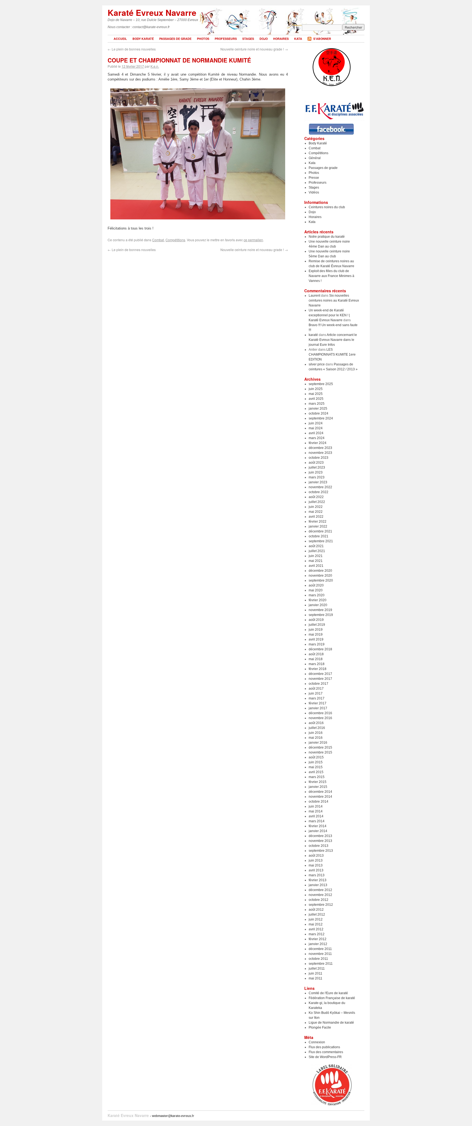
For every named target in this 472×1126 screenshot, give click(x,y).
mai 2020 (316, 590)
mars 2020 (316, 595)
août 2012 (316, 909)
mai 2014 (316, 811)
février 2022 (317, 521)
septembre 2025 (321, 384)
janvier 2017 (318, 708)
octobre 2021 (318, 536)
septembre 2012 (321, 905)
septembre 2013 (321, 851)
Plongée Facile (320, 1027)
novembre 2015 (320, 752)
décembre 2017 (320, 674)
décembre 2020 (320, 571)
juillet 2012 (317, 914)
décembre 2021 (320, 531)
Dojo (263, 39)
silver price (317, 364)
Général (315, 158)
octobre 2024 (318, 413)
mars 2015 (316, 777)
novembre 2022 (320, 487)
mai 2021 (316, 561)
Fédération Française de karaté (332, 998)
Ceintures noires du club (327, 207)
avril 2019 (316, 639)
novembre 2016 (320, 718)
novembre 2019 (320, 610)
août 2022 (316, 497)
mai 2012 (316, 924)
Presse (314, 178)
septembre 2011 (321, 964)
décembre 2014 (320, 792)
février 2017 (317, 703)
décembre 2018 (320, 649)
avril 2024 (316, 433)
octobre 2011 (318, 959)
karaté (313, 335)
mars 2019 (316, 644)
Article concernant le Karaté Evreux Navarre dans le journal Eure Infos (333, 340)
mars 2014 (316, 821)
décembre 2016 (320, 713)
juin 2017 (316, 693)
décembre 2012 (320, 890)
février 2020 (317, 600)
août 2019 (316, 620)
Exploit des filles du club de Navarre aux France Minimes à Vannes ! (331, 276)
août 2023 (316, 462)
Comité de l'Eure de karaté (328, 993)
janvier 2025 (318, 408)
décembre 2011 (320, 949)
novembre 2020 (320, 575)
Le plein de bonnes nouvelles (132, 49)
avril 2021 (316, 566)
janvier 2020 (318, 605)
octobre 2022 (318, 492)
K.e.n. (155, 66)
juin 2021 (316, 556)
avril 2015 (316, 772)
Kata (298, 39)
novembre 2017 (320, 679)
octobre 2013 (318, 846)
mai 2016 (316, 738)
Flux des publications (324, 1047)
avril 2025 (316, 399)
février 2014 (317, 826)
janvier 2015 (318, 787)
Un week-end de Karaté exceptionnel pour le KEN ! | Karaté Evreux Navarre (329, 315)
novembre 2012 (320, 895)
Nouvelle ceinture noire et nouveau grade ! (254, 49)
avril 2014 (316, 816)
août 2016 (316, 723)
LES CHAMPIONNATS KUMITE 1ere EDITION (332, 354)
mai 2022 (316, 512)
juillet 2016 (317, 728)
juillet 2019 (317, 625)
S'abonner (322, 39)
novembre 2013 (320, 841)
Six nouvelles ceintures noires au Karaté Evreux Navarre (334, 300)
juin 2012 (316, 919)
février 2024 (317, 443)
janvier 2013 (318, 885)
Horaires (281, 39)
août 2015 (316, 757)
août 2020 (316, 585)
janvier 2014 (318, 831)
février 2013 (317, 880)
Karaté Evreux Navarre (152, 12)
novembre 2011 (320, 954)
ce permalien (253, 239)
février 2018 (317, 669)
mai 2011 (315, 978)
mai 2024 (316, 428)
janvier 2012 (318, 944)
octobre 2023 (318, 458)
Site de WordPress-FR (325, 1057)
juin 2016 (316, 733)
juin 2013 (316, 860)
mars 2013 (316, 875)
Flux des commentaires (326, 1052)
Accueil (120, 39)
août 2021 (316, 546)
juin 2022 (316, 507)
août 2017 (316, 688)
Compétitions (175, 239)
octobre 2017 (318, 684)
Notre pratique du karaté (327, 237)
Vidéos (314, 192)
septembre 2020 (321, 580)
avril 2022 (316, 517)
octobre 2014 (318, 801)
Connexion (317, 1042)
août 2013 (316, 855)
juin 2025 (316, 389)
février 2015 (317, 782)
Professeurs (226, 39)
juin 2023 (316, 472)
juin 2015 (316, 762)
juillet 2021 (317, 551)
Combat (158, 239)
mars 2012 (316, 934)
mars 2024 (316, 438)
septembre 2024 (321, 418)
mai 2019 (316, 634)
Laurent (314, 295)
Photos (203, 39)
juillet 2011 (317, 968)
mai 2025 (316, 394)
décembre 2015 (320, 747)
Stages (248, 39)
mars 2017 (316, 698)
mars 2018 (316, 664)
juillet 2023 (317, 467)
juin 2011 (315, 973)
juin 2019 (316, 629)
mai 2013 (316, 865)
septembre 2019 (321, 615)
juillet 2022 (317, 502)
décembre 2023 (320, 448)
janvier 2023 (318, 482)
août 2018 (316, 654)
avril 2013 (316, 870)
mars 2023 (316, 477)
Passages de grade (175, 39)
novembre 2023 (320, 453)
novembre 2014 (320, 797)
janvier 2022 (318, 526)
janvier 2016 (318, 742)
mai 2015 (316, 767)
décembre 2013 (320, 836)
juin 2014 (316, 806)
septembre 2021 (321, 541)
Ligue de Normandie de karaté (331, 1022)
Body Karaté (143, 39)
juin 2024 (316, 423)
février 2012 (317, 939)
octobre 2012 (318, 900)
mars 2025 (316, 404)
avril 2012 (316, 929)
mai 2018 (316, 659)
